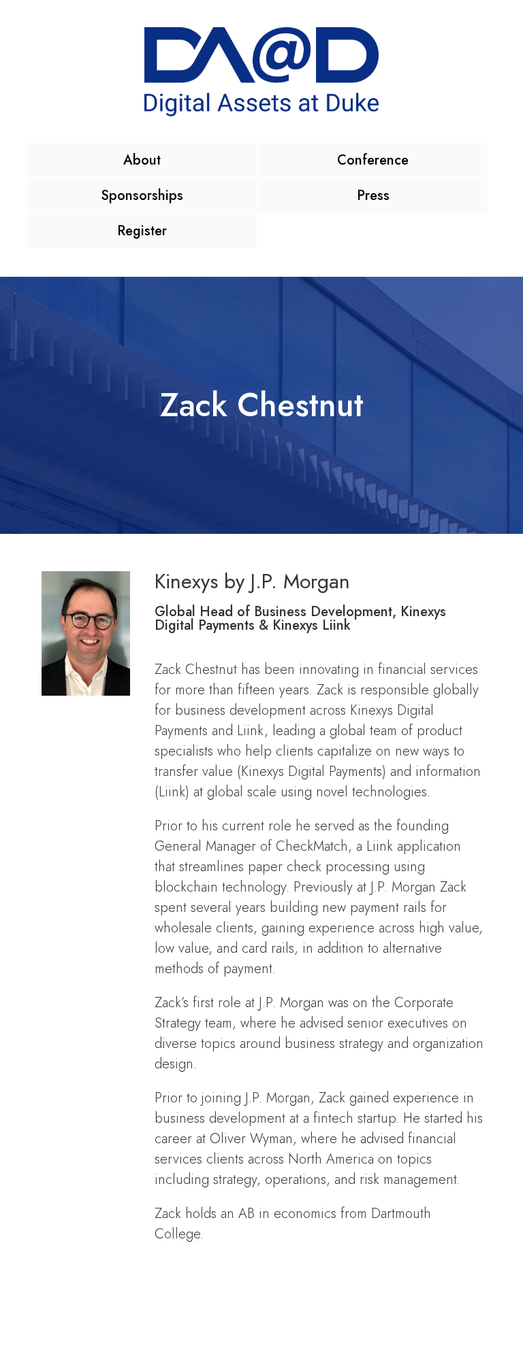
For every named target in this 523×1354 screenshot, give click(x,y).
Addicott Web (402, 1317)
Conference (373, 160)
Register (142, 231)
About (142, 160)
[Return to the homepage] (261, 71)
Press (373, 195)
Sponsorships (142, 195)
